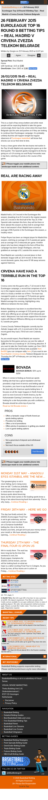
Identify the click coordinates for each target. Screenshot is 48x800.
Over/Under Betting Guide (14, 746)
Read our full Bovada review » (15, 406)
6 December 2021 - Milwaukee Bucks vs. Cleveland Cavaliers (25, 639)
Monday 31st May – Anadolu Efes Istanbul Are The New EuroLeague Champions (22, 477)
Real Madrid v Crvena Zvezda (13, 354)
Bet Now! (33, 68)
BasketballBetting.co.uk (12, 7)
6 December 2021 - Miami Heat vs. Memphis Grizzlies (23, 647)
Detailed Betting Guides (14, 715)
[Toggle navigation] (45, 2)
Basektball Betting (2, 2)
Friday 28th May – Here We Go (24, 509)
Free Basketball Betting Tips (15, 721)
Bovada (4, 581)
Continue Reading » (19, 502)
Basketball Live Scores (13, 729)
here (29, 351)
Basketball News (11, 724)
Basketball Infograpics (13, 732)
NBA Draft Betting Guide (14, 754)
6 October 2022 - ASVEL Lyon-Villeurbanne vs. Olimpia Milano (24, 631)
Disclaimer (9, 700)
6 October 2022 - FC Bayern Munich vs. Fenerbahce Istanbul (25, 622)
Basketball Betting (11, 712)
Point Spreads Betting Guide (15, 743)
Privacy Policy (11, 703)
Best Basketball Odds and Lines (17, 718)
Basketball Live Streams (14, 726)
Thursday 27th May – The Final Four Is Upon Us (20, 544)
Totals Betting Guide (12, 748)
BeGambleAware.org (20, 669)
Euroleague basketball (21, 138)
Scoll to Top (24, 786)
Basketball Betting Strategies (16, 740)
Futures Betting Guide (13, 751)
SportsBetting (4, 591)
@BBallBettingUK (14, 773)
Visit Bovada (37, 452)
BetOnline (4, 586)
